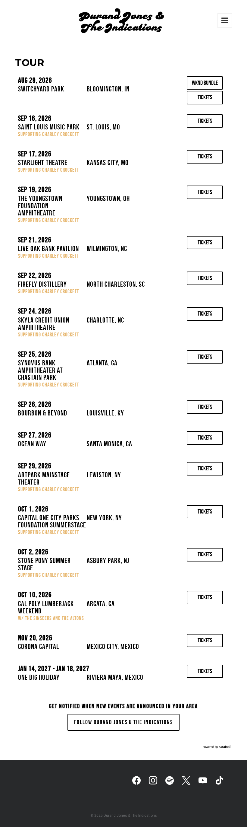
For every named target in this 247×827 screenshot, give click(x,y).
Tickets (205, 97)
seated (224, 747)
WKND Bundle (205, 82)
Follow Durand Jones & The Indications (123, 722)
